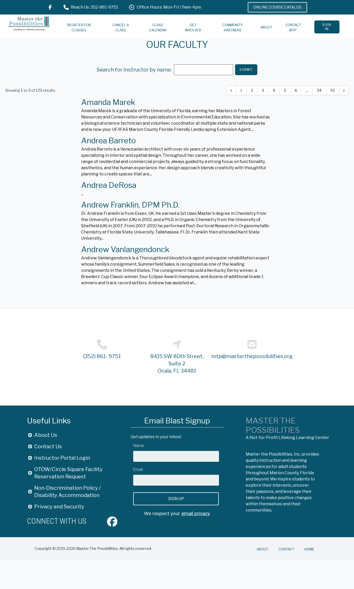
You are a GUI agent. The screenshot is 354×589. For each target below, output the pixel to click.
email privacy (195, 513)
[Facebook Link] (50, 7)
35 (332, 90)
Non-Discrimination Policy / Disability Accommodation (67, 491)
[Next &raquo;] (344, 90)
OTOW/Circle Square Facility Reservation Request (68, 473)
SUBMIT (246, 70)
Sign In (326, 27)
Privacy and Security (59, 506)
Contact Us (48, 446)
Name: (139, 445)
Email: (138, 469)
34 (319, 90)
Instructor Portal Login (62, 458)
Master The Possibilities (273, 425)
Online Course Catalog (277, 7)
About (266, 27)
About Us (45, 435)
